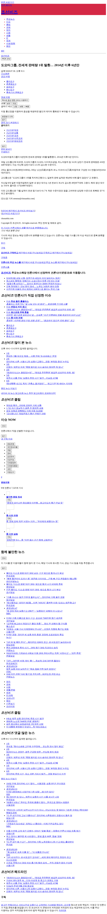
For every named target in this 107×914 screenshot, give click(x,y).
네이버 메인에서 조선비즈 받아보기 (18, 211)
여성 (14, 103)
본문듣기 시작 (7, 117)
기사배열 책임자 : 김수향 (58, 905)
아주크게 (18, 138)
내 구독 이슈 (7, 439)
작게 (16, 130)
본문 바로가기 (7, 2)
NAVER (62, 910)
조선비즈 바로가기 (10, 213)
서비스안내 (24, 905)
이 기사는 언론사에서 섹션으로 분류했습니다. (24, 228)
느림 (15, 106)
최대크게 (18, 141)
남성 (8, 103)
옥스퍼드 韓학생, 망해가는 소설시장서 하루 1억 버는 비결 (33, 281)
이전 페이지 (6, 5)
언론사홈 (5, 267)
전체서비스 (13, 905)
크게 (16, 136)
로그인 (4, 905)
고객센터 (43, 905)
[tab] (10, 19)
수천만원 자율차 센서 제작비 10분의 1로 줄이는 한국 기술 (33, 289)
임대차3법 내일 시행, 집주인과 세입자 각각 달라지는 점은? (33, 278)
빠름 (27, 106)
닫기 (3, 243)
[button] (10, 81)
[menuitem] (56, 81)
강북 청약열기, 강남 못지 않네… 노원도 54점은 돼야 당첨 (32, 286)
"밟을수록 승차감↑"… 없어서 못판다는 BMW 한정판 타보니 (33, 284)
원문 (5, 74)
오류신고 (34, 905)
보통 (21, 106)
